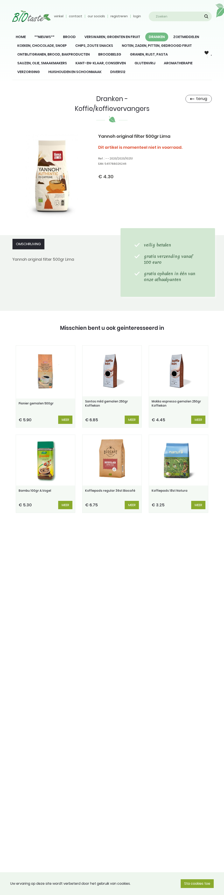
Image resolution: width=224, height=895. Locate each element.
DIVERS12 (117, 71)
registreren (119, 16)
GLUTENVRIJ (145, 63)
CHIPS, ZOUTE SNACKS (94, 45)
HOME (21, 36)
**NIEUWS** (44, 36)
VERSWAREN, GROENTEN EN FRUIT (112, 36)
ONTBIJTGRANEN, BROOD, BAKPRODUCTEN (53, 54)
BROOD (69, 36)
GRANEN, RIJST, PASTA (149, 54)
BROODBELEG (109, 54)
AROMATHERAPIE (178, 63)
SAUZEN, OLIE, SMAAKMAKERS (42, 63)
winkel (58, 16)
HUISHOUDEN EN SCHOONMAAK (75, 71)
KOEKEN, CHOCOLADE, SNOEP (42, 45)
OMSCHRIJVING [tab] (28, 243)
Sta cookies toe (197, 883)
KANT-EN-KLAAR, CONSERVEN (100, 63)
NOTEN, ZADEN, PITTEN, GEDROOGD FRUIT (157, 45)
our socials (96, 16)
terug (201, 98)
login (137, 16)
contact (75, 16)
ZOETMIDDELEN (186, 36)
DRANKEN (157, 36)
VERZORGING (28, 71)
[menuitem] (20, 37)
